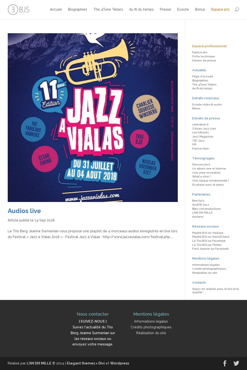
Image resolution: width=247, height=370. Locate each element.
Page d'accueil (202, 76)
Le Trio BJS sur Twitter (207, 245)
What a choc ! (201, 176)
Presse (165, 9)
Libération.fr (200, 124)
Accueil (56, 9)
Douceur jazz (201, 164)
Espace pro (220, 9)
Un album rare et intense (209, 168)
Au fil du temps (141, 9)
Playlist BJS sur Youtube (207, 232)
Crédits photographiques (209, 268)
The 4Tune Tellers (108, 9)
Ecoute (183, 9)
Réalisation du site (204, 272)
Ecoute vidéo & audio (207, 104)
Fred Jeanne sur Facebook (210, 248)
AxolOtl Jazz (200, 204)
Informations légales (206, 264)
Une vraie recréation (206, 172)
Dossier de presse (204, 60)
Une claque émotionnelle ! (210, 180)
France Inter (200, 148)
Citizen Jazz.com (204, 128)
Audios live (24, 210)
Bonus (200, 9)
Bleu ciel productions (206, 208)
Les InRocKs (200, 132)
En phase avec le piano (208, 184)
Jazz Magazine (202, 136)
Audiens (197, 216)
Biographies (77, 9)
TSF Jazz (198, 140)
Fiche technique (203, 56)
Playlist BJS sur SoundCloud (210, 236)
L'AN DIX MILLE (202, 212)
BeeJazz (198, 200)
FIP (194, 144)
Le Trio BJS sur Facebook (209, 240)
